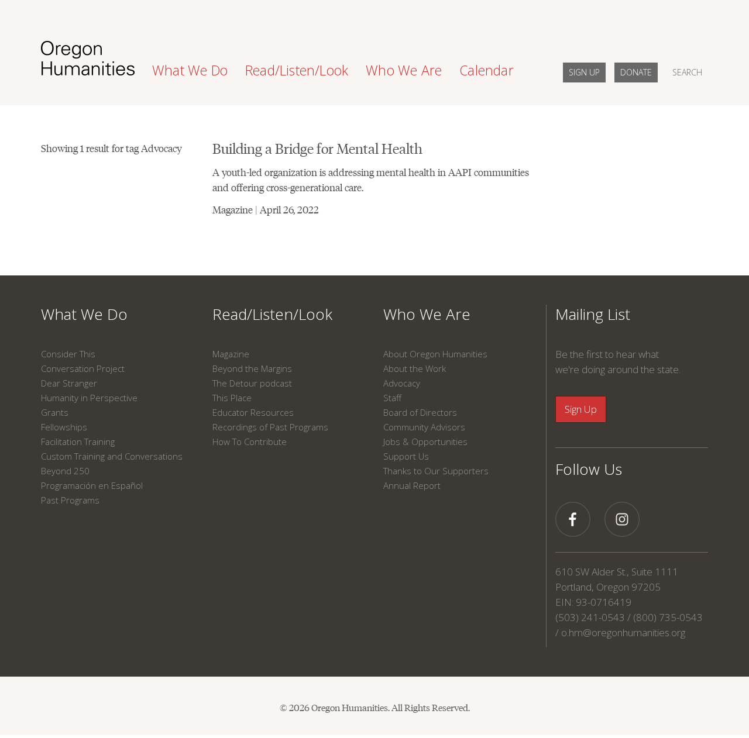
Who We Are (426, 314)
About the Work (414, 368)
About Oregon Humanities (435, 354)
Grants (54, 412)
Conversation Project (83, 368)
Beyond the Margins (252, 368)
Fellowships (64, 427)
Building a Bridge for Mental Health (317, 148)
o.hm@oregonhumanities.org (623, 632)
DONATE (636, 72)
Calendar (486, 70)
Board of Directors (420, 412)
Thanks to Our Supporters (436, 471)
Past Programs (70, 500)
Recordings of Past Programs (270, 427)
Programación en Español (92, 485)
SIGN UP (584, 72)
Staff (392, 398)
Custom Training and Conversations (112, 456)
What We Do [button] (190, 70)
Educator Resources (253, 412)
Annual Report (412, 485)
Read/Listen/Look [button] (296, 70)
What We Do (84, 314)
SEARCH (687, 72)
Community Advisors (424, 427)
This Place (232, 398)
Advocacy (401, 383)
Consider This (68, 354)
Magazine (230, 354)
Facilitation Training (78, 441)
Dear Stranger (69, 383)
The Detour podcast (252, 383)
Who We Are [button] (404, 70)
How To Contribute (249, 441)
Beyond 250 (65, 471)
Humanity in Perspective (89, 398)
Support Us (406, 456)
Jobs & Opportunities (425, 441)
